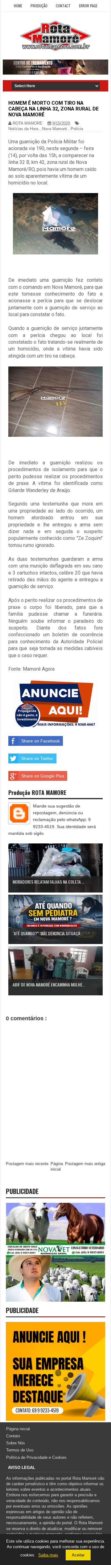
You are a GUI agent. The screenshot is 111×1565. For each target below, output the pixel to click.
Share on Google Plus (42, 775)
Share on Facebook (40, 740)
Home (18, 5)
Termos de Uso (19, 1450)
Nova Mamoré (54, 128)
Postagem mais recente (27, 1163)
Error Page (88, 5)
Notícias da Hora (23, 128)
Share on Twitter (37, 758)
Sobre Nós (15, 1443)
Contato (13, 1436)
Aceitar (78, 1555)
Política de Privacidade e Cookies (36, 1457)
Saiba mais (48, 1555)
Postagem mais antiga (85, 1163)
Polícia (77, 128)
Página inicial (18, 1429)
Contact (63, 5)
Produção (39, 5)
